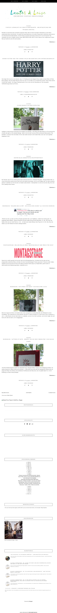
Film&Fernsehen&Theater (30, 94)
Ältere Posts (52, 392)
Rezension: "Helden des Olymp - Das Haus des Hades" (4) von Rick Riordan (28, 206)
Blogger (31, 601)
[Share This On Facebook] (25, 52)
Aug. (29, 472)
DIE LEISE (43, 1)
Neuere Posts (5, 392)
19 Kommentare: (34, 231)
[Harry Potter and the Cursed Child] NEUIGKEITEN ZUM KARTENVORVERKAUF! (28, 58)
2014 (28, 493)
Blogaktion (30, 49)
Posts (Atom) (10, 395)
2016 (28, 465)
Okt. (29, 470)
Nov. (29, 468)
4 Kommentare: (34, 192)
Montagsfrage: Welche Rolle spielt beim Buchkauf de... (30, 482)
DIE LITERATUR (14, 1)
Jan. (29, 492)
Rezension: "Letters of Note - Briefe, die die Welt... (30, 484)
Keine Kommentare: (34, 91)
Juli (29, 474)
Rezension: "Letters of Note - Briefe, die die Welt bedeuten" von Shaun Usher (28, 340)
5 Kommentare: (34, 325)
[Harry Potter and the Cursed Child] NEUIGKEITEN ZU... (29, 476)
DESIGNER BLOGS (32, 612)
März (29, 489)
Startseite (28, 392)
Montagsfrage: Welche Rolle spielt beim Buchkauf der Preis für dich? (28, 245)
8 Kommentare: (34, 144)
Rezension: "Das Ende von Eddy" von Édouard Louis (28, 286)
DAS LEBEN (34, 1)
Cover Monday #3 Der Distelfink (28, 105)
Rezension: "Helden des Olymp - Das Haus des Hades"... (29, 480)
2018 (28, 462)
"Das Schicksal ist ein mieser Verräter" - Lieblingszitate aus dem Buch (29, 554)
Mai (29, 486)
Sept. (29, 471)
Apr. (29, 487)
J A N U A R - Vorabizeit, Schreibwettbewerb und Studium (20, 588)
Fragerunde (30, 275)
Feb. (29, 490)
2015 (28, 466)
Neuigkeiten (30, 195)
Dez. (29, 467)
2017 (28, 463)
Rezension (30, 234)
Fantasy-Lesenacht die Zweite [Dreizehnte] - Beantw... (29, 475)
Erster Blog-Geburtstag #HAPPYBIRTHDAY (28, 157)
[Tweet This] (28, 52)
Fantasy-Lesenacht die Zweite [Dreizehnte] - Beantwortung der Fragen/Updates (28, 28)
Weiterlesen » (52, 42)
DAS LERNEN (25, 1)
